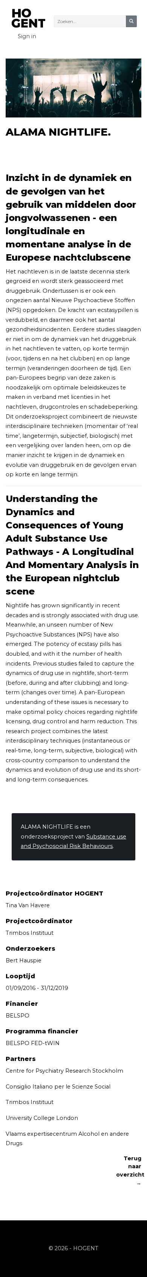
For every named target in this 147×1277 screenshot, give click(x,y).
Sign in (27, 36)
